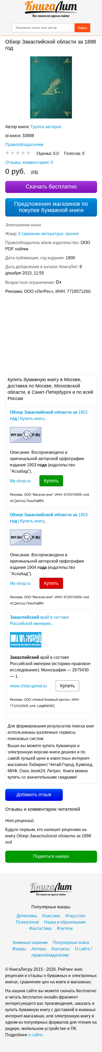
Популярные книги (71, 942)
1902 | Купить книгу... (49, 415)
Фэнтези (65, 928)
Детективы (26, 916)
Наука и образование (65, 922)
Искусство (75, 916)
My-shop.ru (20, 481)
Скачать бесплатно (51, 186)
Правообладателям (24, 144)
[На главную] (51, 9)
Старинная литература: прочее (48, 233)
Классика (51, 916)
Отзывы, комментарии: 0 (29, 162)
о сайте (35, 1035)
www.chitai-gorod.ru (28, 686)
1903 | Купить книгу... (49, 517)
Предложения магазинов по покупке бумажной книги (51, 207)
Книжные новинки (30, 942)
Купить (51, 480)
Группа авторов (46, 127)
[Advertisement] (51, 333)
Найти (82, 28)
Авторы (38, 949)
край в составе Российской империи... (39, 620)
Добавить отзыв (33, 794)
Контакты (61, 949)
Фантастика (40, 928)
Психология (27, 922)
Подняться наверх (51, 856)
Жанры (19, 949)
